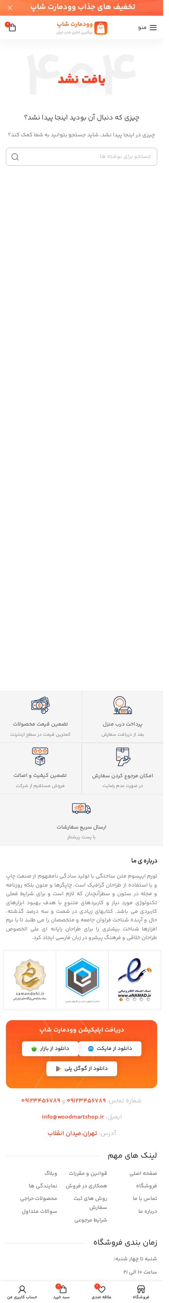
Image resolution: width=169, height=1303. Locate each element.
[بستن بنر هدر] (10, 8)
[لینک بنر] (81, 8)
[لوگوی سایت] (81, 27)
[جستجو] (15, 157)
